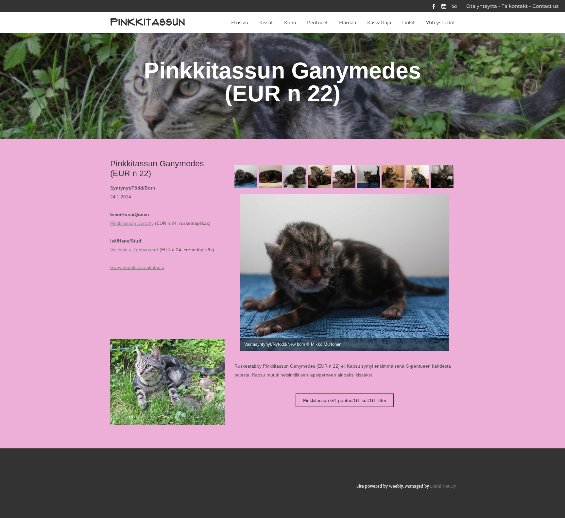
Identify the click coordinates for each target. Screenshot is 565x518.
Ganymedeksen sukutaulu (137, 267)
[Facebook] (433, 6)
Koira (290, 22)
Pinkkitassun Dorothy (132, 223)
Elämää (347, 22)
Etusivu (239, 22)
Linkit (408, 22)
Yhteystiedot (440, 22)
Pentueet (317, 22)
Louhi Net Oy (443, 486)
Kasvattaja (379, 22)
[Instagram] (443, 6)
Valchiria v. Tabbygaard (134, 249)
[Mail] (454, 6)
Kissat (266, 22)
